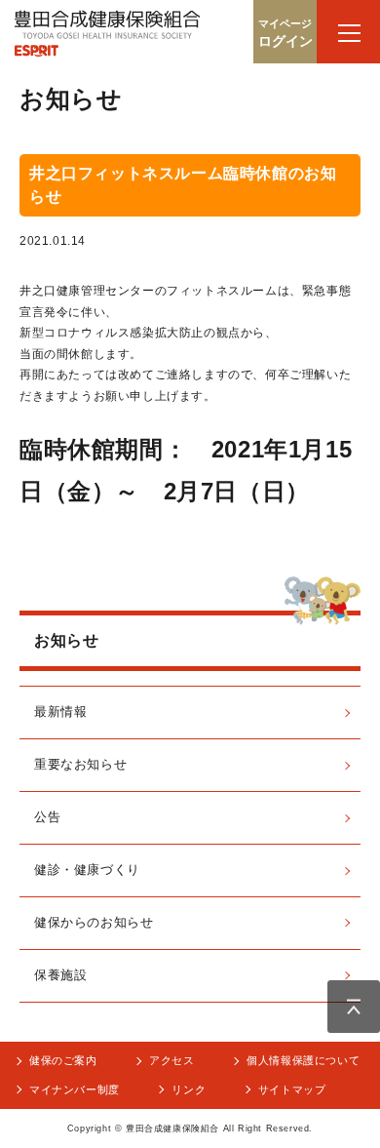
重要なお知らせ (80, 764)
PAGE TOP (353, 1006)
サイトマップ (292, 1089)
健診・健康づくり (87, 869)
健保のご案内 (63, 1060)
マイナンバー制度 (74, 1089)
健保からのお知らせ (93, 922)
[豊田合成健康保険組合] (107, 38)
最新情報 (60, 711)
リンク (188, 1089)
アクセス (171, 1060)
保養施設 (60, 975)
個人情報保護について (303, 1060)
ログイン (285, 33)
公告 (47, 817)
